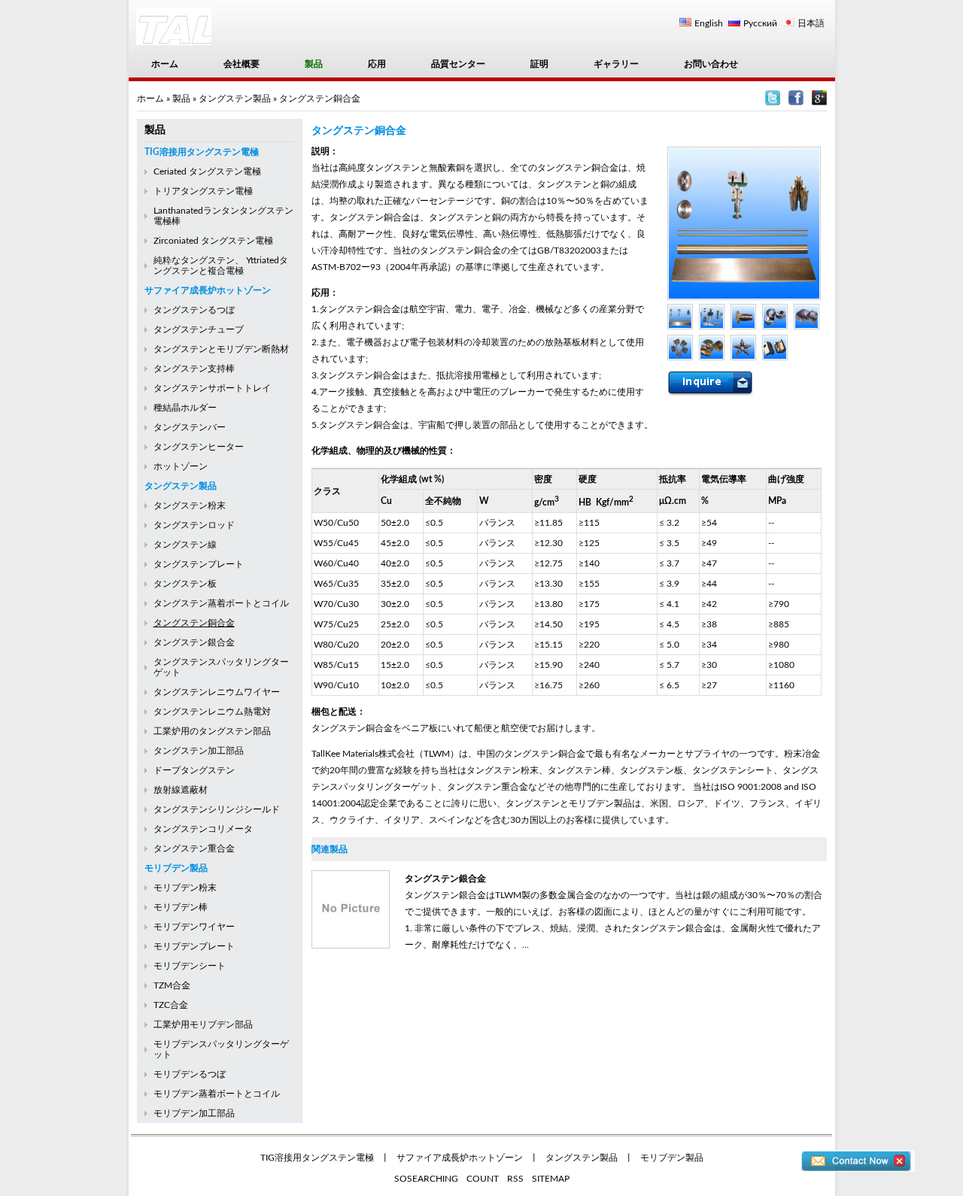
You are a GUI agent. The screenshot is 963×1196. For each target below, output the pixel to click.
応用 (377, 63)
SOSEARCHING (426, 1178)
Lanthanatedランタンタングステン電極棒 (223, 216)
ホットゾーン (180, 466)
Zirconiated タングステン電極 (213, 240)
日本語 (811, 23)
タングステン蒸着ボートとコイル (221, 603)
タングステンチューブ (198, 329)
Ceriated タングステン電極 (207, 171)
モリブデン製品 (176, 868)
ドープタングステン (194, 770)
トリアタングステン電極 (203, 191)
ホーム (164, 63)
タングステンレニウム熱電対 (212, 711)
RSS (515, 1178)
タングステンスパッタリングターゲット (221, 667)
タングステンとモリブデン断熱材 (221, 349)
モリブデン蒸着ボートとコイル (216, 1093)
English (708, 23)
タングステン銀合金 (194, 642)
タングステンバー (189, 427)
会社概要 (241, 63)
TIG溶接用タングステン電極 (201, 151)
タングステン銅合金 (194, 622)
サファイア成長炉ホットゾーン (207, 290)
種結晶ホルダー (185, 407)
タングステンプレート (198, 564)
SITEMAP (551, 1178)
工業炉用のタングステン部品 (212, 731)
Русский (760, 23)
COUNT (482, 1178)
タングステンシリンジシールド (216, 809)
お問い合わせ (711, 63)
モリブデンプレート (194, 946)
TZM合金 (171, 985)
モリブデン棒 (180, 907)
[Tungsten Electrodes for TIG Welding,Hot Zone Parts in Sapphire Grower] (772, 102)
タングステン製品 (235, 98)
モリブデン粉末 (185, 887)
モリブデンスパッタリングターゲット (221, 1049)
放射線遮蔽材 (180, 789)
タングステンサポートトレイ (212, 388)
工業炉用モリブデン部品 (203, 1024)
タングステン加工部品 (198, 750)
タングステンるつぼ (194, 309)
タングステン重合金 (194, 848)
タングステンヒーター (198, 446)
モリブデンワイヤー (194, 926)
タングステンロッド (194, 525)
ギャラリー (616, 63)
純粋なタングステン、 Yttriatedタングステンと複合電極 (220, 265)
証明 (539, 63)
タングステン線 (185, 544)
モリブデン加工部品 (194, 1113)
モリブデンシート (189, 965)
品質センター (458, 63)
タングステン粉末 (189, 505)
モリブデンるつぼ (189, 1074)
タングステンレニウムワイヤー (216, 692)
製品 (314, 63)
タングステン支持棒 (194, 368)
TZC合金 (170, 1004)
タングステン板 (185, 583)
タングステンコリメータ (203, 828)
